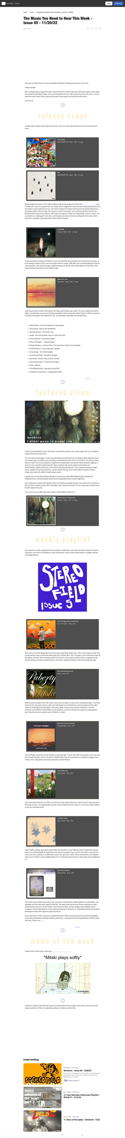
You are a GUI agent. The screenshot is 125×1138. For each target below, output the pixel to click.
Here (87, 377)
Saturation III (91, 204)
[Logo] (4, 3)
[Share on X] (92, 28)
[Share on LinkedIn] (100, 28)
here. (43, 920)
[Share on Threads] (96, 28)
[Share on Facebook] (88, 28)
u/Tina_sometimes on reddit (61, 951)
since (85, 204)
